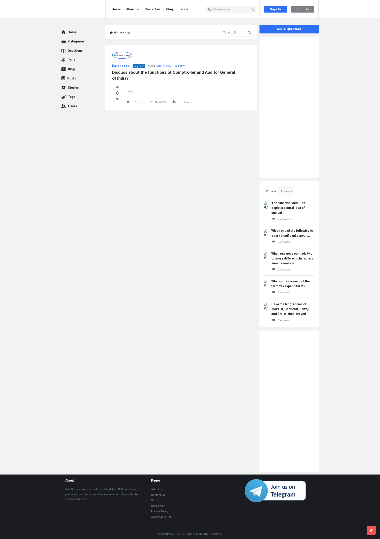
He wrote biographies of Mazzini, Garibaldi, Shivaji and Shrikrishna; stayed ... (290, 309)
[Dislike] (117, 99)
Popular (271, 191)
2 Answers (284, 219)
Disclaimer (157, 506)
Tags (71, 97)
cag (130, 91)
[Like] (117, 86)
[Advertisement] (181, 160)
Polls (71, 60)
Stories (73, 87)
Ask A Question (289, 29)
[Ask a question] (371, 530)
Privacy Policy (159, 511)
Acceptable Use (161, 517)
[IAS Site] (83, 9)
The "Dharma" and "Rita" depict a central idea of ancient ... (288, 207)
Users (72, 106)
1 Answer (283, 320)
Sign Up (302, 9)
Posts (71, 78)
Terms (183, 9)
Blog (169, 9)
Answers (286, 191)
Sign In (275, 9)
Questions (75, 50)
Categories (76, 41)
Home (116, 9)
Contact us (153, 9)
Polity (181, 65)
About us (132, 9)
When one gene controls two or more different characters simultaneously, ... (292, 258)
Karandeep (121, 66)
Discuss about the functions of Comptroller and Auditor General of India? (174, 75)
